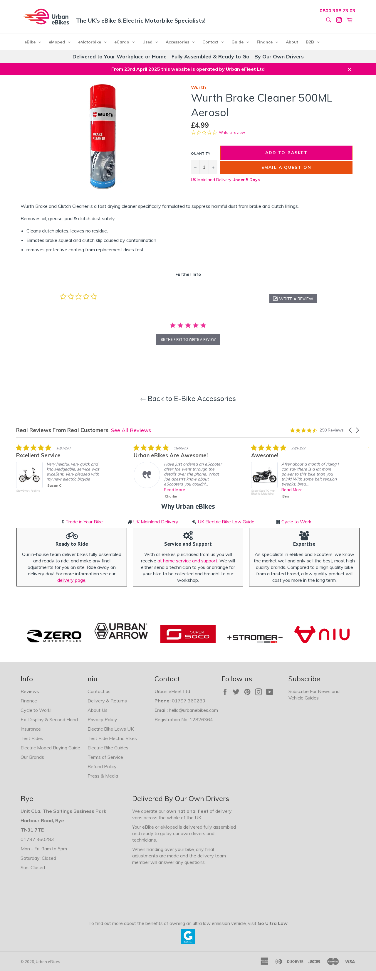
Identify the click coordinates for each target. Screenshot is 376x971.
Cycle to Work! (36, 710)
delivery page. (71, 580)
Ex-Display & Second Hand (49, 719)
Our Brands (32, 757)
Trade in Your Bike (84, 522)
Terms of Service (105, 757)
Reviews (30, 691)
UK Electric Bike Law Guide (226, 522)
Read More (174, 489)
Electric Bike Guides (108, 748)
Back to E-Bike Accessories (191, 398)
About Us (98, 710)
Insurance (31, 729)
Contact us (99, 691)
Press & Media (103, 776)
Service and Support (188, 543)
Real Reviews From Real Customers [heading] (62, 430)
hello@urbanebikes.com (193, 710)
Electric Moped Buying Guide (50, 748)
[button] (293, 298)
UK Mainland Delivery (225, 179)
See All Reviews (131, 430)
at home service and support (187, 561)
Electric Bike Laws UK (111, 729)
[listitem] (60, 472)
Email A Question (286, 167)
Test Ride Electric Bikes (112, 738)
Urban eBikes (48, 961)
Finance (29, 701)
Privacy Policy (102, 719)
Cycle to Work (296, 522)
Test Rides (32, 738)
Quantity (200, 153)
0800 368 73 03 (337, 11)
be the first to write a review (188, 339)
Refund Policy (102, 766)
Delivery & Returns (107, 701)
